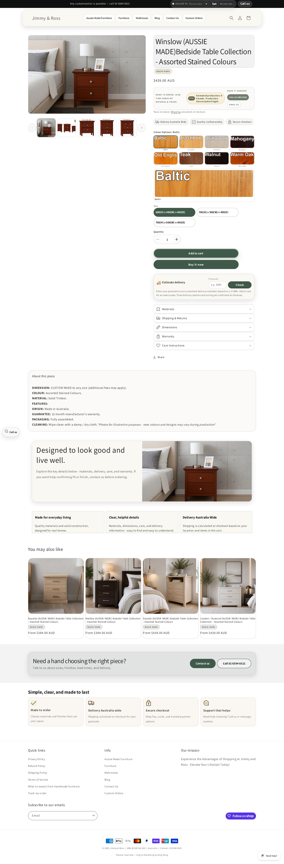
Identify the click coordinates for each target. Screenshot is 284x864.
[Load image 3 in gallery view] (87, 128)
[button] (99, 18)
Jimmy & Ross (117, 848)
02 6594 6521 (176, 848)
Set (214, 4)
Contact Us (111, 786)
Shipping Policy (37, 773)
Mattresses (111, 773)
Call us (245, 4)
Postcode (213, 278)
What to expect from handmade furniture (54, 786)
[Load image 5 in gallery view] (127, 128)
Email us (234, 104)
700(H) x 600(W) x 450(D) (170, 222)
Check (240, 285)
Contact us (203, 663)
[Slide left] (32, 128)
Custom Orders (114, 793)
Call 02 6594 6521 (238, 97)
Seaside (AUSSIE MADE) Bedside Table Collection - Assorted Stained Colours (170, 620)
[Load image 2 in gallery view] (66, 128)
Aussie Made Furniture (119, 759)
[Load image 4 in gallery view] (107, 128)
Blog (107, 779)
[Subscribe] (93, 815)
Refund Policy (36, 766)
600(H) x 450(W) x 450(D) (170, 212)
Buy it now (196, 264)
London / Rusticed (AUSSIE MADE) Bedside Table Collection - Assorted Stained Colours (227, 620)
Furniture (110, 766)
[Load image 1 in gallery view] (46, 128)
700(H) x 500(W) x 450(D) (213, 212)
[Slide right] (142, 128)
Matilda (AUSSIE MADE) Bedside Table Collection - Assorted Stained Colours (113, 620)
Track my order (37, 793)
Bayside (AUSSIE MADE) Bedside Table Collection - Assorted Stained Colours (56, 620)
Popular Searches (125, 855)
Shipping (176, 111)
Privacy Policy (36, 759)
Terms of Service (38, 779)
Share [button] (161, 357)
